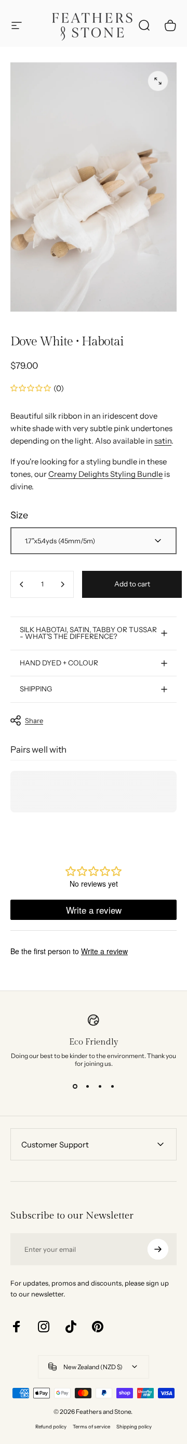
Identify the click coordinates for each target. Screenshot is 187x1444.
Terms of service (91, 1426)
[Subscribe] (158, 1249)
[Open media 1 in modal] (158, 81)
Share (34, 720)
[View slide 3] (100, 1086)
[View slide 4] (112, 1086)
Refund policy (50, 1426)
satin (162, 441)
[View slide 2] (87, 1086)
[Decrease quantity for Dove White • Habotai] (22, 584)
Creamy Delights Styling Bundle (105, 474)
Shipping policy (134, 1426)
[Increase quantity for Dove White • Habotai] (62, 584)
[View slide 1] (75, 1086)
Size (19, 515)
